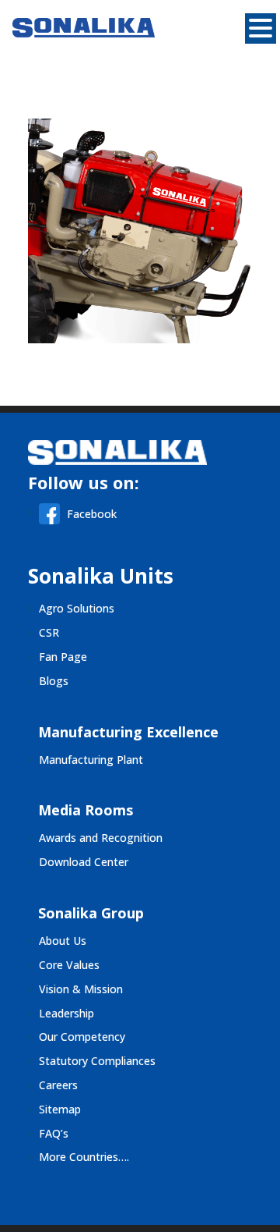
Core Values (69, 964)
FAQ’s (53, 1133)
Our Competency (82, 1036)
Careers (58, 1085)
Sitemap (60, 1109)
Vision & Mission (81, 989)
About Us (62, 940)
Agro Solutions (76, 608)
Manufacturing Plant (91, 759)
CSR (49, 632)
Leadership (66, 1013)
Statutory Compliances (97, 1060)
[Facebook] (53, 520)
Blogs (53, 680)
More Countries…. (84, 1156)
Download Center (83, 861)
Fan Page (63, 656)
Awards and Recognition (101, 837)
